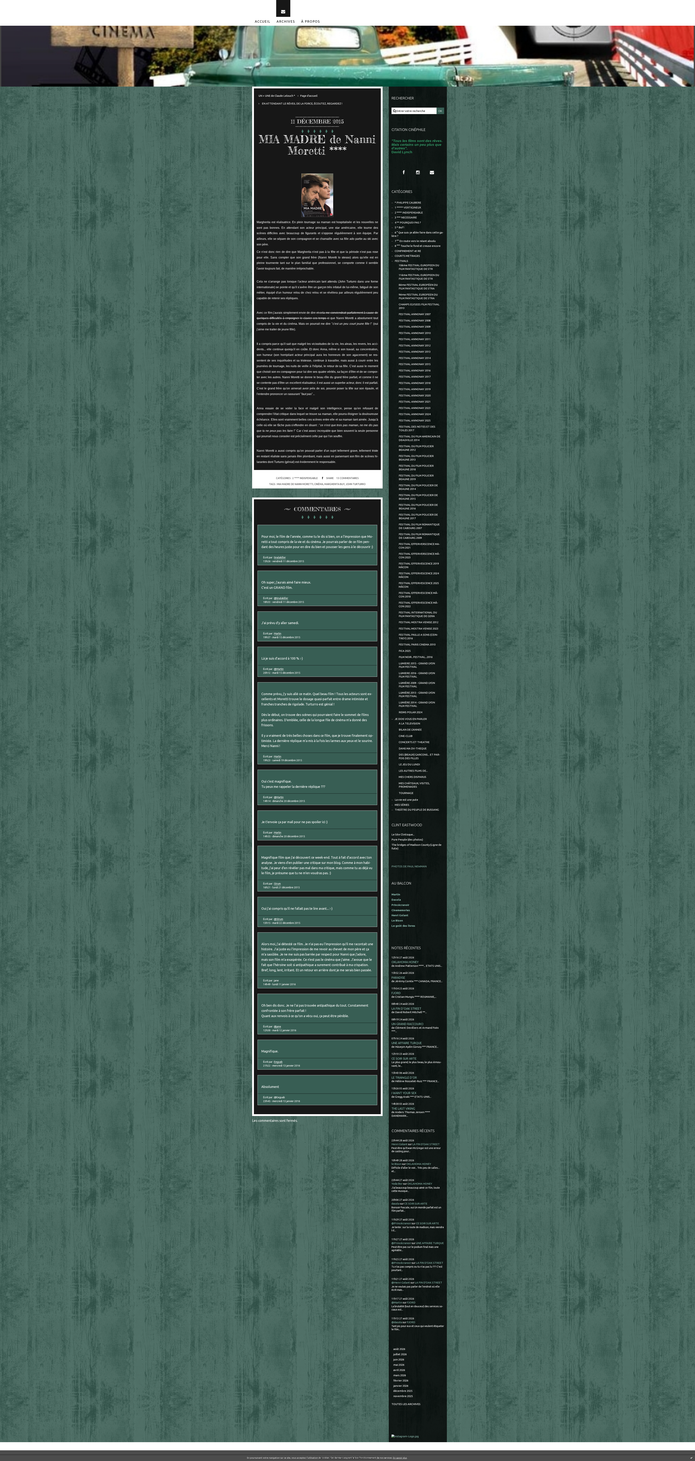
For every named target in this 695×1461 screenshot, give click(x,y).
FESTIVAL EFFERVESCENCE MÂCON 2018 (418, 594)
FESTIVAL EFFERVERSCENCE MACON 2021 (419, 545)
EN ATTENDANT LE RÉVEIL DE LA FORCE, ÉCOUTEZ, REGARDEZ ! (302, 103)
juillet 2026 (400, 1354)
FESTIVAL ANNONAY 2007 (415, 314)
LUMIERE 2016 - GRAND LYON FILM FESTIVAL (417, 675)
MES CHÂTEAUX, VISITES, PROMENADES (414, 785)
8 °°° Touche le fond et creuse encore (418, 245)
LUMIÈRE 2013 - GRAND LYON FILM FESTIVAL (417, 694)
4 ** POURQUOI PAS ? (408, 222)
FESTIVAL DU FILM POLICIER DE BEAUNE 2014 (418, 487)
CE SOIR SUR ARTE (403, 1058)
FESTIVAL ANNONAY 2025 (415, 420)
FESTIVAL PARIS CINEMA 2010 (417, 644)
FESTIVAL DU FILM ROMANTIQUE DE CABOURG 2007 (419, 526)
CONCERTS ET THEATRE (414, 742)
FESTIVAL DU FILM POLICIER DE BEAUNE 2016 (418, 506)
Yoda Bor (397, 1183)
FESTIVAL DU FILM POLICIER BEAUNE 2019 (416, 477)
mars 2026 (399, 1375)
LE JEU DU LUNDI (409, 764)
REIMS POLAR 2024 (410, 712)
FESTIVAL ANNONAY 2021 (415, 401)
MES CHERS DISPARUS (412, 776)
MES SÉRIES (402, 804)
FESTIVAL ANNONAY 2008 (415, 320)
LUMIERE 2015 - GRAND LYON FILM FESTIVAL (417, 665)
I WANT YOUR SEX (403, 1093)
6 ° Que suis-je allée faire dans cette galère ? (417, 234)
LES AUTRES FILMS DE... (413, 770)
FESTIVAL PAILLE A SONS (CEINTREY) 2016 (418, 636)
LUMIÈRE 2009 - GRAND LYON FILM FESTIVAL (417, 684)
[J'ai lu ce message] (691, 1457)
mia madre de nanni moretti (295, 484)
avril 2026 (399, 1370)
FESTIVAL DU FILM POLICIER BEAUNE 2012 (416, 448)
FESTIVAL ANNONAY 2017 (415, 376)
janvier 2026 (400, 1385)
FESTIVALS (401, 260)
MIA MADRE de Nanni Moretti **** (317, 144)
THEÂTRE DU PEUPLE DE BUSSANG (417, 809)
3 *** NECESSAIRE (406, 217)
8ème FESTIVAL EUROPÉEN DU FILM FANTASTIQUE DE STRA (418, 286)
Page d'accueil (308, 95)
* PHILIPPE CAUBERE (408, 202)
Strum (277, 883)
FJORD (396, 993)
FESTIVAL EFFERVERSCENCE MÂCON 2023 (419, 555)
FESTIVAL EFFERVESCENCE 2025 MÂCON (419, 585)
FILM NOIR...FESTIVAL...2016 (416, 657)
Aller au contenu (14, 3)
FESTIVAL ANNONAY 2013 (415, 351)
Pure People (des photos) (407, 839)
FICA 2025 (405, 650)
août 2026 (399, 1349)
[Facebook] (404, 172)
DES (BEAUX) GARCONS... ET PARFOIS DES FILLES (419, 756)
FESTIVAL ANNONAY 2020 (415, 395)
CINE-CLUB (405, 735)
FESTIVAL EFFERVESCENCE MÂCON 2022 (418, 604)
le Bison (396, 1163)
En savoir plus (400, 1458)
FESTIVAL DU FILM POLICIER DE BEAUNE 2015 (418, 497)
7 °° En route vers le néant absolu (415, 241)
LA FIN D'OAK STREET (406, 1008)
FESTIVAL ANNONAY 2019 (415, 389)
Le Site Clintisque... (402, 834)
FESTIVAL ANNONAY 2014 (415, 357)
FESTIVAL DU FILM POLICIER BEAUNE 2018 (416, 467)
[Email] (283, 8)
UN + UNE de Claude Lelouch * (276, 95)
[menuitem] (262, 21)
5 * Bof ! (399, 227)
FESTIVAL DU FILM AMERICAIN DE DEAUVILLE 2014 (419, 438)
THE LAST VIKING (403, 1108)
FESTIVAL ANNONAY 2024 (415, 414)
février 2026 (400, 1380)
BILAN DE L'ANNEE (410, 729)
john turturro (356, 484)
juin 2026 (398, 1359)
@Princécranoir (401, 1223)
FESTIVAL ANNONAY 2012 (415, 345)
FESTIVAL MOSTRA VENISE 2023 (418, 628)
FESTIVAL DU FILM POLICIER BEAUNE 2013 (416, 457)
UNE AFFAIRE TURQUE (406, 1043)
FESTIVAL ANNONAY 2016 (415, 370)
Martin (277, 633)
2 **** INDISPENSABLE (305, 478)
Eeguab (278, 1061)
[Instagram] (418, 172)
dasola (395, 1203)
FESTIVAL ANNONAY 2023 (415, 407)
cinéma (318, 484)
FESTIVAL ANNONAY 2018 (415, 382)
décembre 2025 (402, 1390)
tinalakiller (280, 557)
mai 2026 (398, 1364)
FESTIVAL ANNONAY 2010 (415, 333)
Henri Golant (399, 915)
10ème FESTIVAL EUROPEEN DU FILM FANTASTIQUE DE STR (419, 267)
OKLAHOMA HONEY (405, 962)
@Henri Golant (400, 1282)
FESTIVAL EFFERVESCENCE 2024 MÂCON (419, 575)
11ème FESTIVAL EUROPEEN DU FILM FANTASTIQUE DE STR (419, 276)
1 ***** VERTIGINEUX (408, 207)
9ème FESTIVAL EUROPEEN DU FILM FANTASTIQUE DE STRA (418, 296)
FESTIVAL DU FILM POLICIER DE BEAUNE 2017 (418, 516)
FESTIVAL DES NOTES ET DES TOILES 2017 (417, 428)
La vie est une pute (406, 799)
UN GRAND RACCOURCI (407, 1024)
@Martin (279, 669)
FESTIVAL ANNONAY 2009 (415, 326)
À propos (310, 21)
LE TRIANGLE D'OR (404, 1077)
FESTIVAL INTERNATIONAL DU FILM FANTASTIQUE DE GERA (418, 614)
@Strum (278, 919)
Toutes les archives (405, 1404)
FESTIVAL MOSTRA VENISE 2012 (418, 622)
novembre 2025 (403, 1396)
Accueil (262, 21)
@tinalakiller (281, 598)
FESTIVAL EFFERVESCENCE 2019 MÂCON (419, 565)
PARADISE (398, 977)
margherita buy (334, 484)
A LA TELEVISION (409, 723)
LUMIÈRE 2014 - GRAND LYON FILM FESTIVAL (417, 704)
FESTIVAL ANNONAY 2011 (415, 339)
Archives (286, 21)
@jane (277, 1026)
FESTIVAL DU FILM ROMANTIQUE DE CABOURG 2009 (419, 536)
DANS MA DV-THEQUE (413, 748)
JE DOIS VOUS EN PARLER (411, 718)
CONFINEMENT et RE (408, 250)
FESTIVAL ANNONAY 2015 (415, 364)
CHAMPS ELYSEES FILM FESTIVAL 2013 (419, 306)
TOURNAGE (406, 793)
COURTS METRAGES (407, 255)
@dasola (396, 1322)
